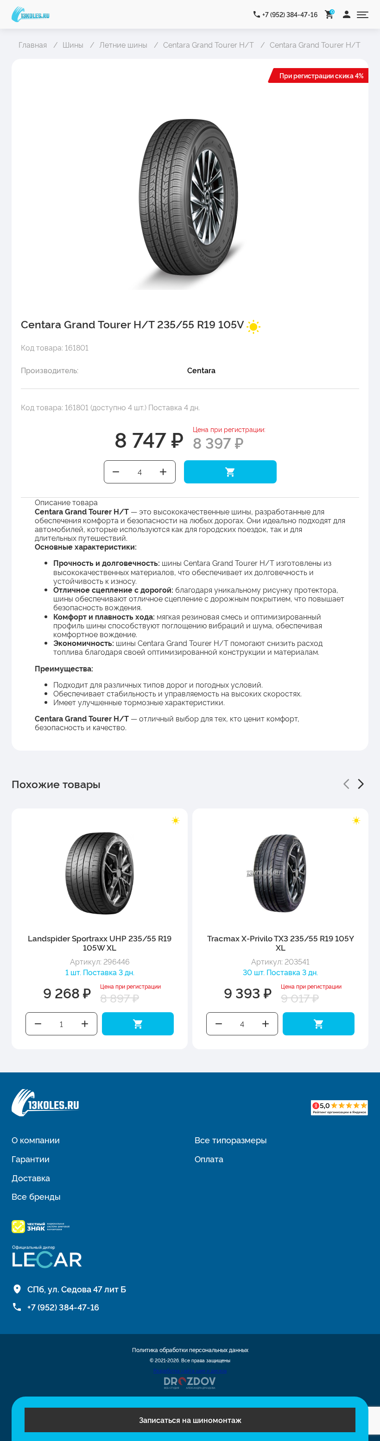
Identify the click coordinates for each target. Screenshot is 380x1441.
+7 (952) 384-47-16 (290, 14)
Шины (73, 44)
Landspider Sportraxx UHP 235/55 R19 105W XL (99, 942)
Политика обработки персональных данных (190, 1350)
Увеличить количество (163, 472)
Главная (33, 44)
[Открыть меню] (362, 14)
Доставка (31, 1177)
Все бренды (36, 1196)
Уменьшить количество (116, 472)
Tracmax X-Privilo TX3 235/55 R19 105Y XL (280, 942)
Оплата (209, 1158)
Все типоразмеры (231, 1139)
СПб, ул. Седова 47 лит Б (76, 1288)
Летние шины (123, 44)
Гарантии (31, 1158)
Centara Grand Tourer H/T (208, 44)
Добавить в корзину (230, 471)
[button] (346, 784)
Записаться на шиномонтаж (190, 1420)
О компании (36, 1139)
